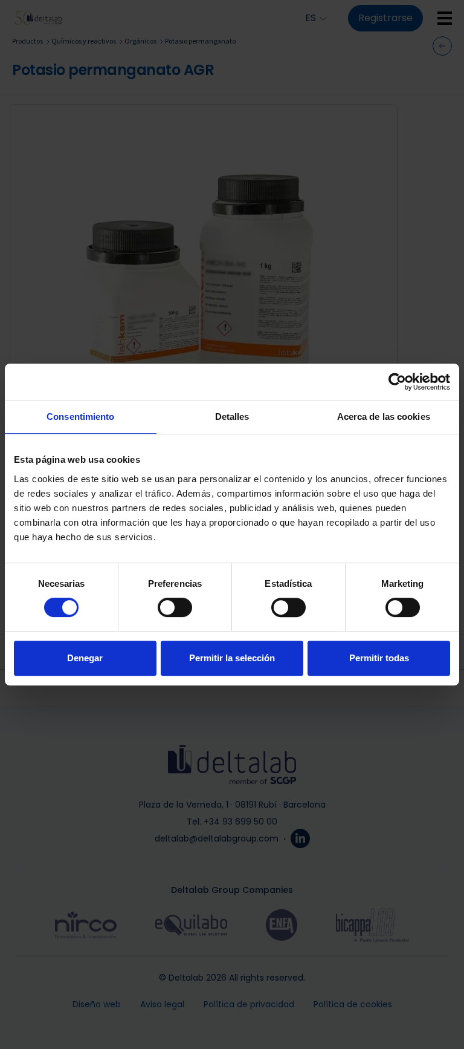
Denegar (85, 658)
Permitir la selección (232, 658)
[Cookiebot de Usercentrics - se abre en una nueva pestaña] (397, 382)
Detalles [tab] (232, 416)
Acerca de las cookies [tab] (383, 416)
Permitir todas (379, 658)
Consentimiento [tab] (80, 416)
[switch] (175, 607)
